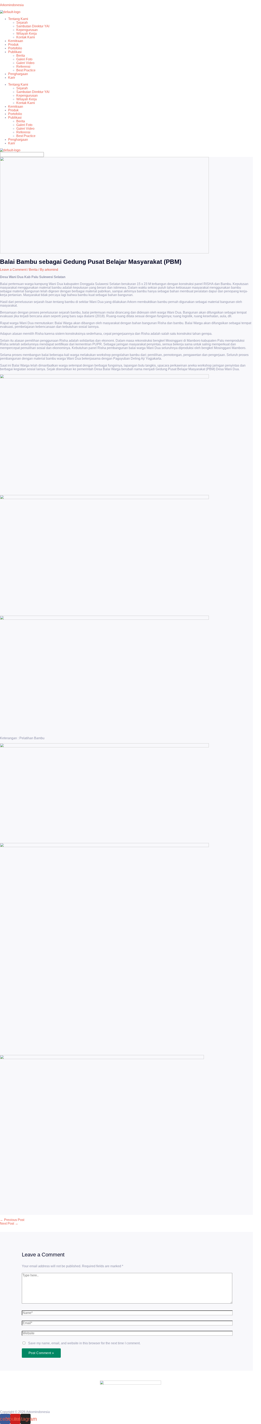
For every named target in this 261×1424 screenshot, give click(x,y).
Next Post (9, 1223)
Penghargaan (18, 74)
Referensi (23, 66)
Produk (13, 44)
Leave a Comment (13, 269)
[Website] (127, 1334)
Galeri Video (25, 63)
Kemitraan (15, 41)
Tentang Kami (18, 19)
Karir (11, 77)
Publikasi (15, 52)
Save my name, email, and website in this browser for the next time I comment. (84, 1343)
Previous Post (12, 1220)
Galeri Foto (24, 59)
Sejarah (22, 22)
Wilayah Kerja (26, 33)
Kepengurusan (27, 30)
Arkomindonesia (12, 5)
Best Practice (25, 70)
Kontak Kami (25, 37)
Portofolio (15, 48)
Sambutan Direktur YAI (32, 26)
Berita (20, 55)
